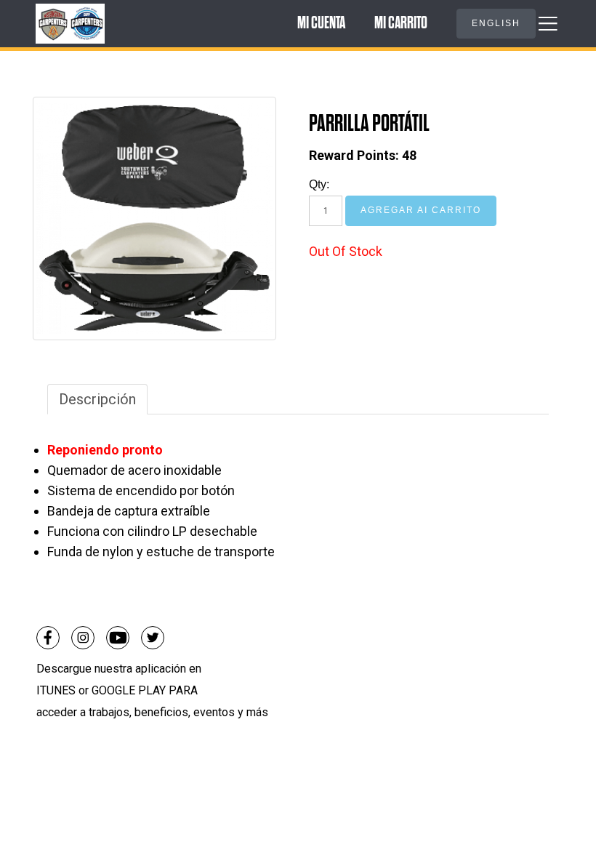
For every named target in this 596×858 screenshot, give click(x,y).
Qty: (319, 184)
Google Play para (145, 690)
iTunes (57, 690)
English (496, 23)
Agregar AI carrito (421, 210)
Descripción (97, 399)
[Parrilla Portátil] (154, 218)
